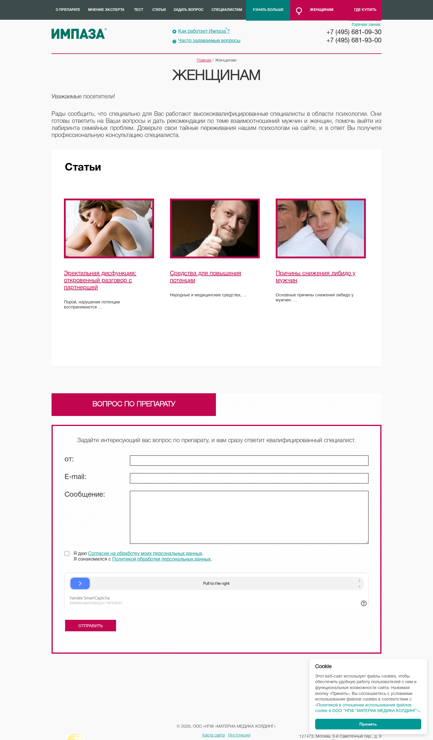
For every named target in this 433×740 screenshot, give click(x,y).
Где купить (365, 9)
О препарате (68, 9)
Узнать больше (268, 9)
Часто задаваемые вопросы (209, 41)
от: (69, 459)
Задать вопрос (188, 9)
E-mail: (75, 477)
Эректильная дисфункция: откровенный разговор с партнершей (100, 280)
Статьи (159, 9)
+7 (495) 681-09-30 (353, 32)
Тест (138, 9)
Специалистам (226, 9)
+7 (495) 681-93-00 (353, 41)
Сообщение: (85, 495)
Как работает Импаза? (204, 31)
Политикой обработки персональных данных (161, 559)
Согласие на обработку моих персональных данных (145, 554)
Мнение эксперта (106, 9)
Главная (204, 60)
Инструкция (239, 735)
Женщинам (321, 9)
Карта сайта (213, 735)
